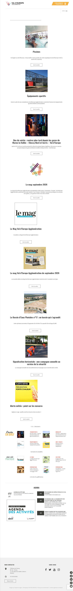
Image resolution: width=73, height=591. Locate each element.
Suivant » (38, 426)
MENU (65, 11)
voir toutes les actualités (36, 452)
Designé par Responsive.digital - (16, 587)
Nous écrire (10, 581)
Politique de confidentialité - (43, 587)
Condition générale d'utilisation (56, 587)
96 (35, 426)
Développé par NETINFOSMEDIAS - (30, 587)
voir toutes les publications (36, 477)
